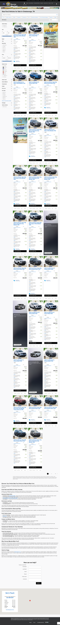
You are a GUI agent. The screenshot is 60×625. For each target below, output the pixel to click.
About (24, 4)
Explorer (51, 17)
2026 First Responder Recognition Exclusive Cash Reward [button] (17, 51)
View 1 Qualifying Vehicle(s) (33, 392)
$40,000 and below (35, 17)
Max (7, 31)
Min (2, 31)
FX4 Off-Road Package (44, 17)
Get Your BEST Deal (18, 65)
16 (55, 473)
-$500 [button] (26, 50)
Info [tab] (23, 38)
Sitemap (30, 622)
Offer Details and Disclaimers (47, 47)
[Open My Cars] (56, 4)
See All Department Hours (10, 609)
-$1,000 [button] (25, 53)
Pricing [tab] (17, 38)
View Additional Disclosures (40, 622)
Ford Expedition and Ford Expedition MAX (10, 498)
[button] (35, 37)
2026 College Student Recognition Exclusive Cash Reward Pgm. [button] (17, 57)
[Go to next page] (57, 474)
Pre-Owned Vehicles (37, 3)
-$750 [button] (26, 56)
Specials (41, 3)
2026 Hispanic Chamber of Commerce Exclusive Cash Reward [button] (17, 54)
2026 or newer (9, 17)
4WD (14, 17)
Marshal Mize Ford (18, 551)
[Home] (4, 3)
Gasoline (19, 17)
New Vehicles (31, 3)
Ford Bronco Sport (12, 495)
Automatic (25, 17)
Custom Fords (46, 3)
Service (27, 3)
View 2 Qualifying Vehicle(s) (48, 253)
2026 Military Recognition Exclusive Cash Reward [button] (17, 48)
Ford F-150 (5, 516)
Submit (38, 583)
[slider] (2, 36)
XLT (29, 17)
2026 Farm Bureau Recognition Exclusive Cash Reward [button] (32, 54)
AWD (55, 17)
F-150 (3, 17)
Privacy (34, 622)
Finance (49, 3)
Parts (52, 3)
